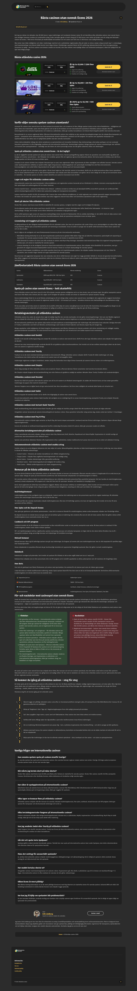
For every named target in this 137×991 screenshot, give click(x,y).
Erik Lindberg (63, 21)
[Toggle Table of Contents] (121, 17)
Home (60, 934)
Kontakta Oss (18, 963)
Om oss (17, 966)
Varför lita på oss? (22, 27)
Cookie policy (18, 971)
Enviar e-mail (95, 913)
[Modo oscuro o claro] (47, 7)
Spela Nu (108, 67)
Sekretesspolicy (19, 968)
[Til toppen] (120, 981)
